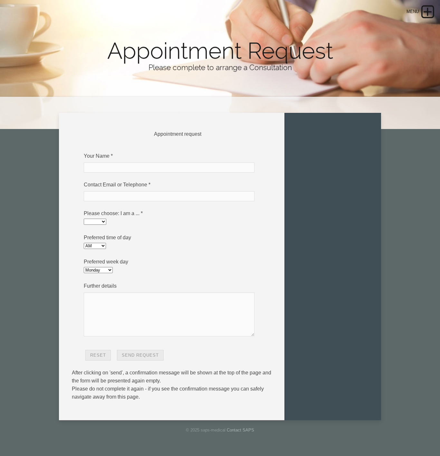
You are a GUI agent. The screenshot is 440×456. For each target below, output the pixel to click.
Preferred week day (106, 261)
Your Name (97, 156)
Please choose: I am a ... (111, 213)
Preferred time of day (107, 237)
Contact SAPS (240, 430)
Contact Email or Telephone (115, 184)
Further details (100, 286)
